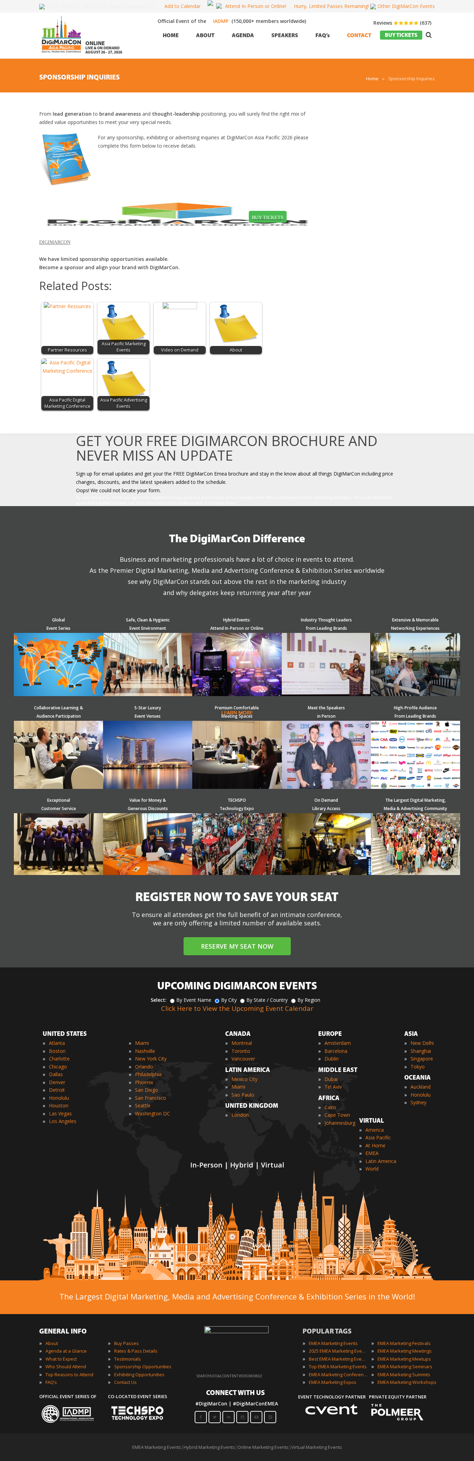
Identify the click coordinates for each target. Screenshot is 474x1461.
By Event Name (193, 1000)
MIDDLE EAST (337, 1070)
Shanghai (420, 1051)
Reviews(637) (402, 22)
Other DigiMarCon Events (406, 6)
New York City (151, 1058)
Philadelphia (148, 1074)
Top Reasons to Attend (69, 1374)
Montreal (241, 1043)
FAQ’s (51, 1382)
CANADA (238, 1034)
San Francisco (150, 1098)
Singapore (421, 1058)
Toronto (240, 1051)
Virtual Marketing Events (316, 1447)
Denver (57, 1082)
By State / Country (267, 1000)
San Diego (146, 1090)
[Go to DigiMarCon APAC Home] (61, 54)
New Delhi (422, 1043)
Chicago (58, 1066)
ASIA (411, 1034)
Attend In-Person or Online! (255, 6)
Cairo (330, 1107)
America (374, 1129)
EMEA (372, 1153)
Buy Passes (126, 1343)
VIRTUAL (371, 1121)
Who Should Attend (65, 1366)
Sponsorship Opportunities (142, 1366)
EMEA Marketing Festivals (404, 1343)
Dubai (331, 1079)
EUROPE (330, 1034)
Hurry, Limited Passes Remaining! (331, 6)
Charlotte (59, 1058)
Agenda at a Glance (66, 1351)
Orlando (144, 1066)
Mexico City (244, 1079)
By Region (308, 1000)
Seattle (143, 1105)
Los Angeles (62, 1121)
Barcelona (335, 1051)
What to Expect (61, 1359)
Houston (58, 1105)
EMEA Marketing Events (333, 1343)
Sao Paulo (242, 1094)
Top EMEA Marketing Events (338, 1366)
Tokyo (417, 1066)
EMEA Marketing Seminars (405, 1366)
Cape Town (337, 1115)
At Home (375, 1145)
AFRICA (328, 1099)
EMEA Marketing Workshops (407, 1382)
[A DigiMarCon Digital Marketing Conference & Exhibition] (236, 1331)
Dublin (331, 1058)
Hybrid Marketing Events (209, 1447)
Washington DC (152, 1113)
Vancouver (243, 1058)
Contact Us (125, 1382)
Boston (57, 1051)
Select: (159, 1000)
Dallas (56, 1074)
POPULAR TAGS (327, 1331)
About (51, 1343)
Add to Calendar (182, 6)
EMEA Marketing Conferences (338, 1374)
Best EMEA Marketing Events (338, 1359)
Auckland (420, 1086)
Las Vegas (60, 1113)
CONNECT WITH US (235, 1393)
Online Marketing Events (263, 1447)
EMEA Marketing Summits (404, 1374)
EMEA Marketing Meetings (405, 1351)
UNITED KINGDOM (251, 1106)
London (240, 1115)
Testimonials (127, 1359)
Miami (142, 1043)
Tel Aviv (333, 1086)
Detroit (57, 1090)
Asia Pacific (378, 1137)
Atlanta (57, 1043)
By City (229, 1000)
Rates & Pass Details (136, 1351)
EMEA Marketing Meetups (404, 1359)
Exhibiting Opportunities (139, 1374)
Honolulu (59, 1098)
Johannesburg (339, 1123)
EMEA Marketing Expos (332, 1382)
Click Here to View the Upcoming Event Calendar (237, 1008)
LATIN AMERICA (247, 1070)
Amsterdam (337, 1043)
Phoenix (144, 1082)
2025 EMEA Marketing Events (338, 1351)
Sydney (418, 1102)
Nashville (145, 1051)
